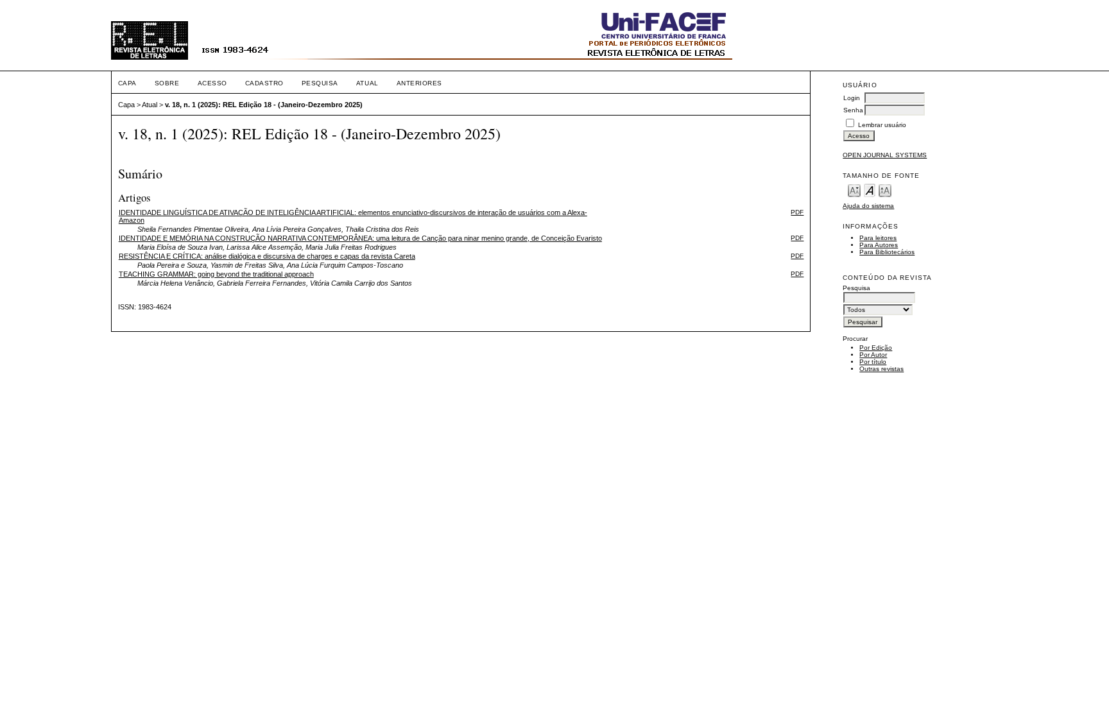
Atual (367, 83)
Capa (127, 83)
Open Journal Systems (885, 155)
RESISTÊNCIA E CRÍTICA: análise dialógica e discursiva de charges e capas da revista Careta (267, 256)
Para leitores (878, 237)
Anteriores (419, 83)
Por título (872, 361)
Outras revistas (881, 368)
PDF (797, 212)
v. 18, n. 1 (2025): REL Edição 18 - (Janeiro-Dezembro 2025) (264, 104)
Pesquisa (320, 83)
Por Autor (873, 354)
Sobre (167, 83)
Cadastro (264, 83)
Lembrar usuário (882, 124)
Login (851, 97)
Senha (853, 110)
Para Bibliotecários (887, 251)
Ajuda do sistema (868, 205)
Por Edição (875, 347)
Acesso (212, 83)
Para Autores (878, 244)
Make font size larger (885, 189)
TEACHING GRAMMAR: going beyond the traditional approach (216, 274)
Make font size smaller (854, 189)
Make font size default (869, 189)
